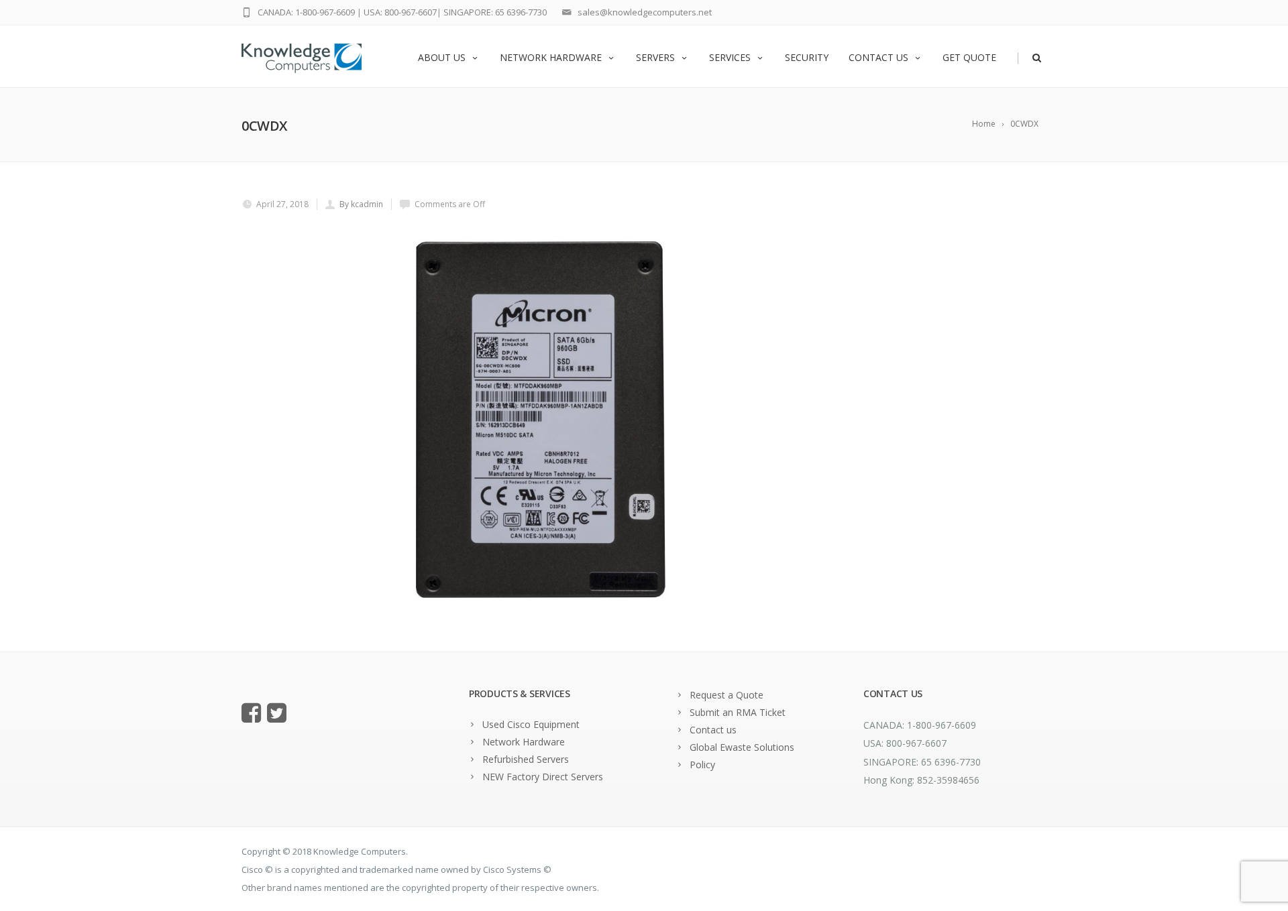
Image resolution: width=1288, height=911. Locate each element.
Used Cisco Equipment (531, 724)
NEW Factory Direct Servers (542, 776)
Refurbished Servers (525, 759)
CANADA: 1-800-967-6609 (306, 12)
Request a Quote (726, 694)
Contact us (878, 57)
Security (806, 57)
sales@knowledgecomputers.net (645, 12)
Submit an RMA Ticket (738, 712)
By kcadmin (361, 204)
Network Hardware (551, 57)
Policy (702, 764)
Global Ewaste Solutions (742, 747)
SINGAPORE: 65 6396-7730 (495, 12)
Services (730, 57)
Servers (655, 57)
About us (442, 57)
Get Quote (969, 57)
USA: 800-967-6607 (400, 12)
